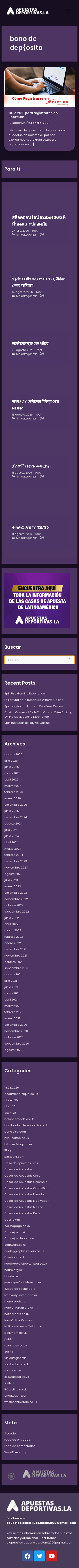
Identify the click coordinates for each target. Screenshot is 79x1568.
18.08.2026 (11, 1087)
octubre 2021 (13, 962)
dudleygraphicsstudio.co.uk (24, 1251)
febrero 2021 (13, 1012)
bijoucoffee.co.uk (16, 1138)
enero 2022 (12, 943)
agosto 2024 (13, 823)
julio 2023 (11, 880)
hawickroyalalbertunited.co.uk (25, 1263)
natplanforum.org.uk (18, 1307)
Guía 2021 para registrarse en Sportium (33, 115)
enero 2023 (12, 886)
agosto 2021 (13, 974)
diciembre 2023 (15, 861)
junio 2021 (11, 987)
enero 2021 (12, 1018)
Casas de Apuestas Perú (22, 1213)
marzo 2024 (12, 849)
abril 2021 (11, 999)
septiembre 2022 (16, 911)
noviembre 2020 (16, 1031)
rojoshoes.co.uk (15, 1345)
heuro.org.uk (13, 1270)
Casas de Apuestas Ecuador (24, 1194)
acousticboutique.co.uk (21, 1094)
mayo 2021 (12, 993)
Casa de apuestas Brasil (21, 1163)
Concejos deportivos (19, 1238)
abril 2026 (11, 779)
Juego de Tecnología (19, 1289)
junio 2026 (11, 767)
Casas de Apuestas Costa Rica (26, 1188)
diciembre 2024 (15, 817)
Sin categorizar (26, 234)
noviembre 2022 (16, 899)
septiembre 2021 (16, 968)
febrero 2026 (13, 792)
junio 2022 (11, 918)
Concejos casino (16, 1232)
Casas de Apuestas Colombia (25, 1182)
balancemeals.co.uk (19, 1119)
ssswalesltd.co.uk (16, 1377)
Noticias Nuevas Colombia (23, 1326)
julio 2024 (11, 830)
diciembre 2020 (15, 1025)
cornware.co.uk (15, 1245)
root (35, 230)
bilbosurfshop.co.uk (18, 1144)
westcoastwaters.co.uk (20, 1402)
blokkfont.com (14, 1157)
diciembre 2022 (15, 893)
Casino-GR (12, 1219)
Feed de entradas (17, 1439)
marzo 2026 (12, 786)
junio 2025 (11, 811)
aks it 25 (10, 1106)
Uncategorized (15, 1395)
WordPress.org (15, 1452)
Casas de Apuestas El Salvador (26, 1201)
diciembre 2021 (15, 949)
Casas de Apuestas (18, 1169)
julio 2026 (11, 761)
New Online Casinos (18, 1320)
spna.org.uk (12, 1370)
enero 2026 (12, 798)
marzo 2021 (12, 1006)
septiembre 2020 (16, 1043)
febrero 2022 (13, 937)
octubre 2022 (13, 905)
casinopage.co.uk (17, 1226)
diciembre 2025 (15, 805)
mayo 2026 (12, 773)
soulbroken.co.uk (16, 1364)
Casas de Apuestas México (23, 1207)
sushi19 (9, 1383)
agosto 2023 (13, 874)
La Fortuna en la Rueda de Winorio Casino (33, 700)
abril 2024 (11, 842)
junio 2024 (11, 836)
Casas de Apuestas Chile (22, 1175)
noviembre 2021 (15, 955)
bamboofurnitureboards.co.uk (26, 1125)
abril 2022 (11, 924)
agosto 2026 (13, 754)
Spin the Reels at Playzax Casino (27, 723)
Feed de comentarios (19, 1446)
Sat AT (8, 1351)
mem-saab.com (16, 1301)
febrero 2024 (13, 855)
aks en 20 (11, 1100)
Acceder (10, 1433)
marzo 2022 (12, 930)
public (8, 1339)
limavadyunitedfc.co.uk (20, 1295)
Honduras (11, 1276)
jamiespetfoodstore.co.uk (22, 1282)
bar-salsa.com (15, 1131)
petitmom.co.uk (15, 1333)
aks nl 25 (10, 1113)
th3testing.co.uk (15, 1389)
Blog (7, 1150)
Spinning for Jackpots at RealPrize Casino (33, 706)
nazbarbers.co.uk (16, 1314)
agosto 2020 (13, 1050)
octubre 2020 (13, 1037)
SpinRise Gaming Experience (24, 693)
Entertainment (14, 1257)
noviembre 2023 (16, 867)
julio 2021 (10, 981)
